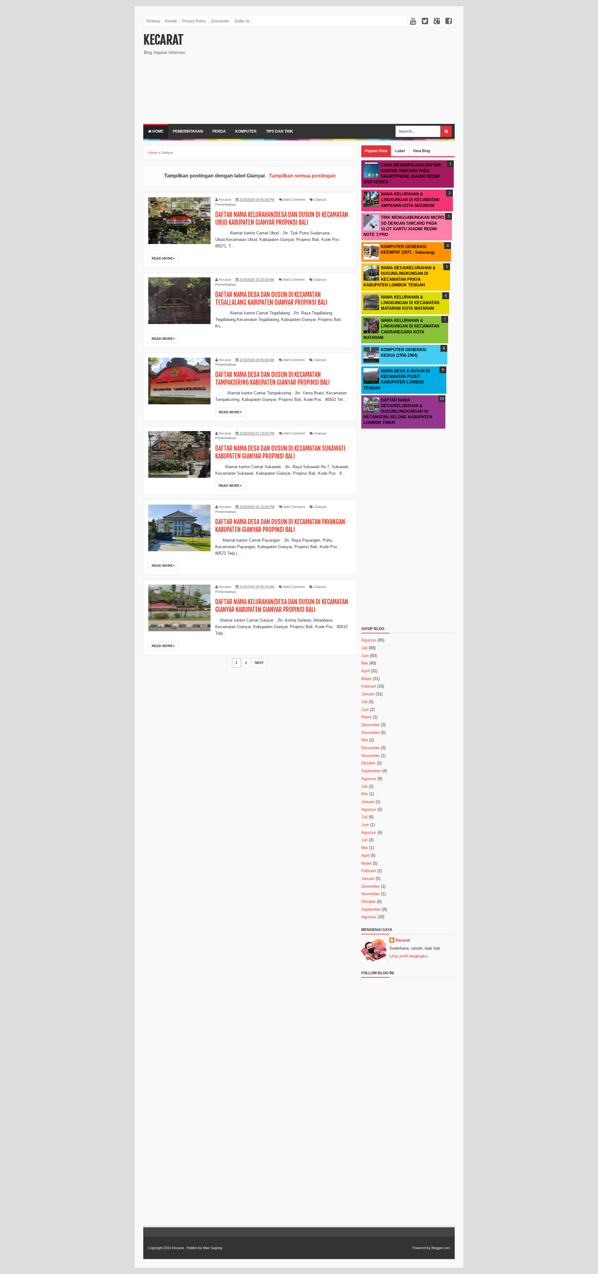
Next (259, 663)
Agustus (368, 640)
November (370, 732)
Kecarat (163, 40)
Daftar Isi (242, 21)
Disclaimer (220, 21)
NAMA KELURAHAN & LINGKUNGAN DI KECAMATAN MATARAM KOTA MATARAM (410, 303)
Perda (219, 131)
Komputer (246, 131)
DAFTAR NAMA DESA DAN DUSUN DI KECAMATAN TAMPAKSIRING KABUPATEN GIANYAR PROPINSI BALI (272, 378)
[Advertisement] (341, 75)
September (371, 771)
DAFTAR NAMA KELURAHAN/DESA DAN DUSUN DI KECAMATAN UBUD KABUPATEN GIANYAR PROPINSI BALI (281, 218)
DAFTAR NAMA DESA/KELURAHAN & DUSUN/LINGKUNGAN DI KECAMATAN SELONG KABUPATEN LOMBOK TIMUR (397, 411)
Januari (367, 694)
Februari (368, 686)
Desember (370, 724)
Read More (162, 258)
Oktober (368, 763)
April (365, 671)
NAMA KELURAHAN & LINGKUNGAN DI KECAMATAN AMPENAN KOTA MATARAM (410, 200)
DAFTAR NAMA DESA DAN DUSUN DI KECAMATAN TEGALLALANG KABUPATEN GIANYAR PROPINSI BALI (271, 298)
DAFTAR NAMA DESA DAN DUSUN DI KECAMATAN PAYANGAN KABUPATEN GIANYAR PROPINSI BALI (280, 526)
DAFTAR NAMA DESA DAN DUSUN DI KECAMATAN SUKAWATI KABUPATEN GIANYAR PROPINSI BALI (280, 452)
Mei (364, 663)
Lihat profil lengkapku (408, 956)
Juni (365, 655)
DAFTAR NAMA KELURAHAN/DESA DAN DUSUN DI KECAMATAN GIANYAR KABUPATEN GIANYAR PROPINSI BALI (281, 605)
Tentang (153, 21)
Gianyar (320, 199)
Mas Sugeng (212, 1248)
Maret (366, 678)
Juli (364, 648)
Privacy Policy (194, 21)
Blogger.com (440, 1248)
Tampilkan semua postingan (302, 175)
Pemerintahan (188, 131)
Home (157, 131)
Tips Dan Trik (279, 131)
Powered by (421, 1248)
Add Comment (294, 199)
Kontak (171, 21)
